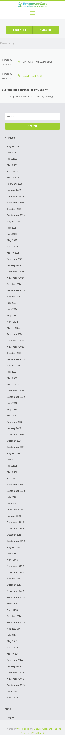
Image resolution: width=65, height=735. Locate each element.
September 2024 (16, 290)
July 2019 (11, 553)
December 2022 (15, 390)
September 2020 (16, 490)
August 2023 (13, 365)
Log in (10, 717)
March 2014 (13, 653)
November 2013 (15, 678)
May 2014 (12, 641)
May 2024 (12, 315)
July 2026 (11, 152)
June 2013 (12, 691)
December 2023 (15, 340)
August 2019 (13, 547)
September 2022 (16, 396)
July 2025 (11, 227)
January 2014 (14, 666)
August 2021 (13, 453)
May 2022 (12, 409)
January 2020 (14, 515)
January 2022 (14, 428)
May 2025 (12, 240)
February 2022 (14, 421)
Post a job (19, 30)
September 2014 (16, 622)
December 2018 (15, 566)
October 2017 (14, 584)
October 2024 (14, 284)
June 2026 (12, 158)
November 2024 (15, 277)
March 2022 (13, 415)
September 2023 (16, 359)
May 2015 (12, 603)
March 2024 (13, 327)
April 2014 (12, 647)
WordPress (23, 728)
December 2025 (15, 196)
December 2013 (15, 672)
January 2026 (14, 190)
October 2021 (14, 440)
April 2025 (12, 246)
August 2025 (13, 221)
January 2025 (14, 265)
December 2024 (15, 271)
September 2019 (16, 541)
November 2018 (15, 572)
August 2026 (13, 146)
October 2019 (14, 534)
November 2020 (15, 484)
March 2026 (13, 177)
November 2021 (15, 434)
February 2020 (14, 509)
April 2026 (12, 171)
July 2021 (11, 459)
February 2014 (14, 660)
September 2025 (16, 215)
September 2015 (16, 597)
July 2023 (11, 371)
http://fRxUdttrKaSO (32, 75)
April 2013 (12, 697)
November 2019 (15, 528)
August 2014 (13, 628)
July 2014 (11, 634)
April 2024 (12, 321)
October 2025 (14, 208)
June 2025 (12, 233)
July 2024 (11, 302)
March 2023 (13, 384)
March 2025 (13, 252)
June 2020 (12, 503)
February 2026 (14, 183)
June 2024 (12, 309)
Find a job (46, 30)
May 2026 (12, 165)
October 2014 (14, 616)
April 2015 (12, 609)
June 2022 (12, 403)
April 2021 (12, 478)
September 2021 (16, 447)
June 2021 (12, 465)
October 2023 (14, 353)
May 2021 (12, 472)
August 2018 (13, 578)
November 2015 (15, 591)
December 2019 (15, 522)
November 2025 (15, 202)
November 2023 (15, 346)
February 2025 (14, 259)
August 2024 (13, 296)
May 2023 (12, 378)
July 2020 (11, 497)
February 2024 (14, 334)
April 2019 (12, 559)
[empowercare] (32, 4)
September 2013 (16, 685)
